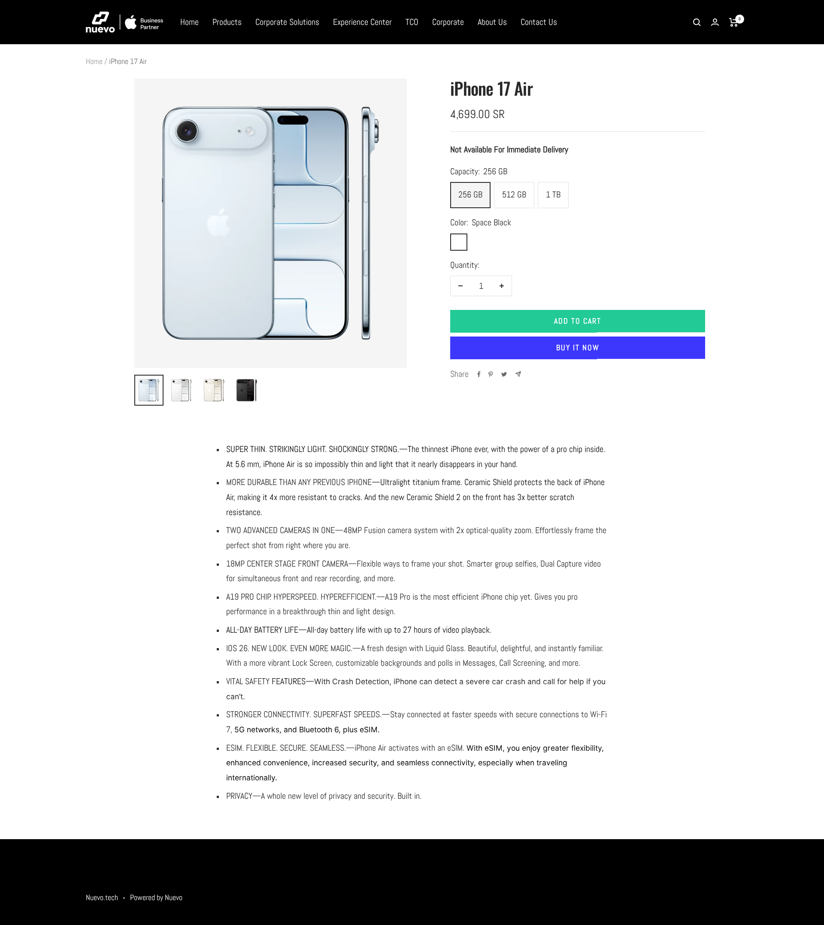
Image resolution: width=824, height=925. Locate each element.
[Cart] (733, 22)
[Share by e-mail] (518, 374)
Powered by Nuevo (156, 897)
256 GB (470, 194)
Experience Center (362, 21)
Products (227, 21)
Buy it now (578, 347)
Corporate (448, 21)
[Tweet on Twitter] (504, 374)
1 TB (553, 194)
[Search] (697, 22)
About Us (492, 21)
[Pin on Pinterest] (490, 374)
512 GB (514, 194)
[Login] (715, 22)
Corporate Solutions (287, 21)
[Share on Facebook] (479, 374)
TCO (412, 21)
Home (189, 21)
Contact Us (539, 21)
